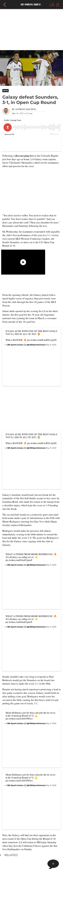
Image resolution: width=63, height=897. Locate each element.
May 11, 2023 (51, 345)
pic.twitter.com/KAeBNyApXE (42, 339)
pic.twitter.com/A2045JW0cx (19, 718)
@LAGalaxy (12, 557)
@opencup (16, 715)
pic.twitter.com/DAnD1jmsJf (19, 560)
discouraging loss (24, 155)
